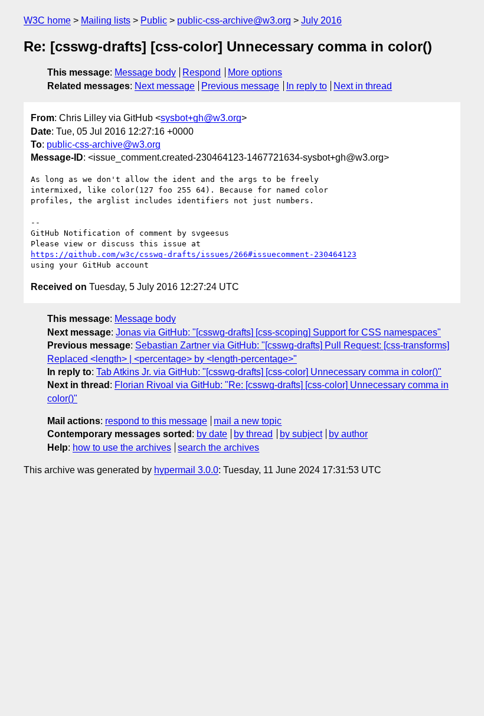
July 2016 (321, 20)
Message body (145, 72)
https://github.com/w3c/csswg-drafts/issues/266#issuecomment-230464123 (194, 254)
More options (255, 72)
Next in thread (362, 86)
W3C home (47, 20)
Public (153, 20)
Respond (201, 72)
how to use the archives (122, 447)
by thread (253, 434)
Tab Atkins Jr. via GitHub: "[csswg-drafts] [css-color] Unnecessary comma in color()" (269, 372)
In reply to (306, 86)
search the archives (218, 447)
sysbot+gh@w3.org (201, 118)
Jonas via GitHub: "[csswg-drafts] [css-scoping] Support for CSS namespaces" (278, 332)
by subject (301, 434)
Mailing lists (105, 20)
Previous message (240, 86)
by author (348, 434)
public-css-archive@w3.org (234, 20)
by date (212, 434)
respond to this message (156, 421)
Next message (165, 86)
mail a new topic (248, 421)
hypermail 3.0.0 (186, 470)
